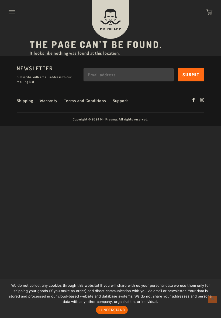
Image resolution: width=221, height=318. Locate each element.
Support (120, 100)
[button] (12, 12)
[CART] (209, 12)
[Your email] (129, 74)
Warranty (49, 100)
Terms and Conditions (85, 100)
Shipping (25, 100)
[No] (212, 299)
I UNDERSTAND (112, 310)
